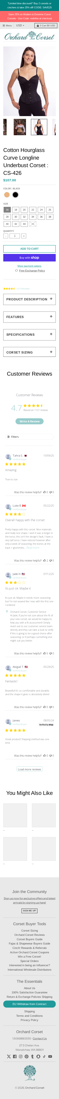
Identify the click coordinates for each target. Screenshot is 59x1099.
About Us (29, 988)
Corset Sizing (29, 930)
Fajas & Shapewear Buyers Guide (29, 943)
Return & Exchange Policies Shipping (29, 996)
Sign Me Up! (29, 910)
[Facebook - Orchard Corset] (15, 1056)
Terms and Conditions (29, 1015)
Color (11, 188)
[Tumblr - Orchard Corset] (32, 1056)
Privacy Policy (29, 1020)
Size (5, 204)
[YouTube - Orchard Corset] (50, 1056)
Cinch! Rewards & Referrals (29, 948)
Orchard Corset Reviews (29, 934)
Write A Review (30, 421)
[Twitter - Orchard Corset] (9, 1056)
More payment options (29, 266)
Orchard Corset (34, 1087)
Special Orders (29, 961)
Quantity (8, 231)
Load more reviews (29, 769)
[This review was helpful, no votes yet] (44, 492)
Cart (47, 25)
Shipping (29, 1011)
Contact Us (40, 1038)
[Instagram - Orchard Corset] (21, 1056)
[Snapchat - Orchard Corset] (38, 1056)
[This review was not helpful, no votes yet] (50, 492)
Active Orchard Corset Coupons (29, 952)
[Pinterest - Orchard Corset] (27, 1056)
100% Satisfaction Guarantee (29, 992)
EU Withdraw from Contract (29, 1004)
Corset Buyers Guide (29, 939)
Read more (32, 547)
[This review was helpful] (44, 560)
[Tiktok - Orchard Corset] (44, 1056)
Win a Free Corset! (29, 956)
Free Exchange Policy (32, 270)
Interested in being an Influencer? (29, 965)
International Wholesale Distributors (29, 969)
